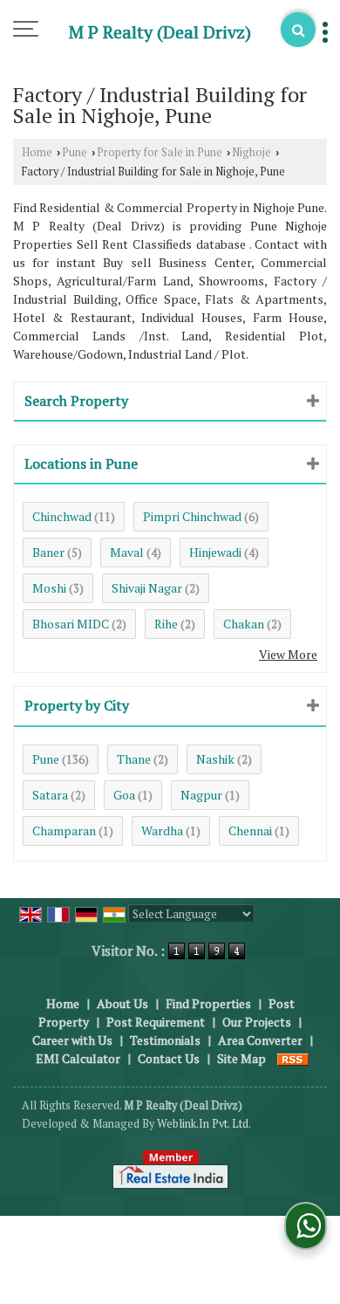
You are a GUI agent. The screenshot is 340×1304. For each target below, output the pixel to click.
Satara (50, 794)
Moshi (49, 588)
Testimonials (165, 1040)
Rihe (166, 623)
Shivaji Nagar (147, 588)
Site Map (241, 1058)
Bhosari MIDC (70, 623)
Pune (74, 152)
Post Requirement (155, 1021)
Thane (134, 759)
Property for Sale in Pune (159, 152)
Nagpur (201, 794)
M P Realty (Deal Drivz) (160, 32)
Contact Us (169, 1058)
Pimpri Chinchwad (192, 516)
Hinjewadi (215, 552)
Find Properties (208, 1003)
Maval (127, 552)
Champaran (64, 830)
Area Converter (260, 1040)
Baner (48, 552)
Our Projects (256, 1021)
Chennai (250, 830)
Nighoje (251, 152)
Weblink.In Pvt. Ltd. (204, 1123)
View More (288, 654)
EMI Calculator (78, 1058)
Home (37, 152)
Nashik (215, 759)
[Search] (298, 29)
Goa (124, 794)
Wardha (162, 830)
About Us (122, 1003)
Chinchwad (62, 516)
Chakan (243, 623)
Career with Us (72, 1040)
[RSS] (293, 1058)
